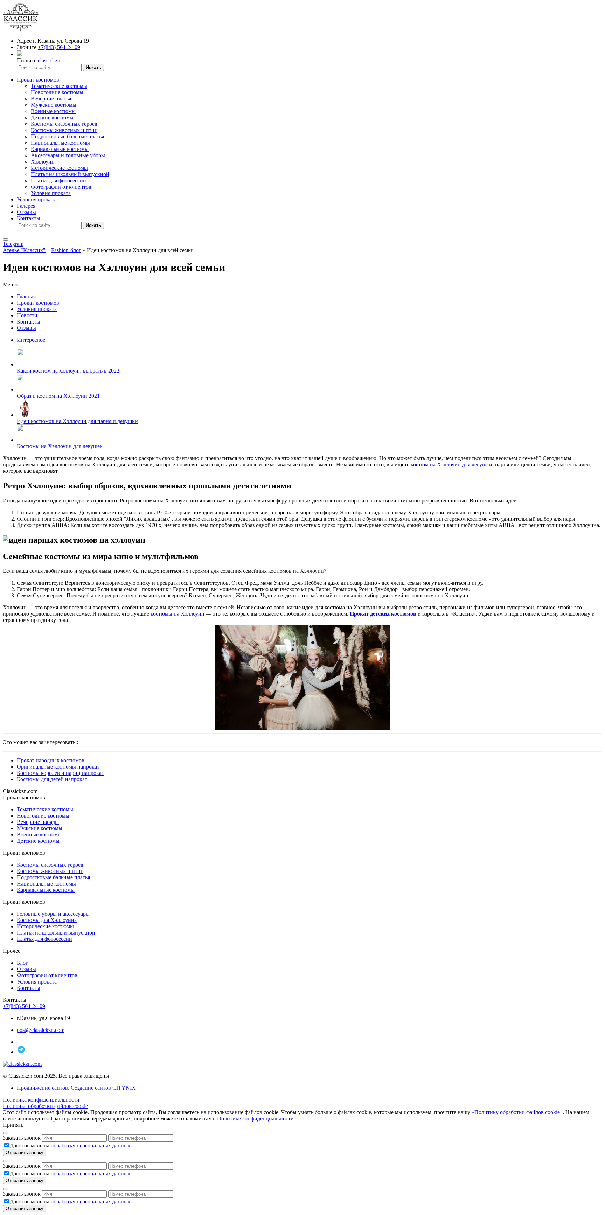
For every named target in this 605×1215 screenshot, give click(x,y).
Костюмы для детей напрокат (52, 779)
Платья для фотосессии (58, 180)
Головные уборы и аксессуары (53, 914)
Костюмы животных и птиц (64, 130)
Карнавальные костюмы (60, 149)
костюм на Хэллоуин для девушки (451, 464)
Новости (27, 315)
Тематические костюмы (59, 86)
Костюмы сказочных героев (64, 124)
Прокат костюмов (38, 80)
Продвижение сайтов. (43, 1088)
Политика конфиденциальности (41, 1100)
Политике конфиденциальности (255, 1119)
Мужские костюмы (53, 105)
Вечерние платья (51, 99)
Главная (26, 296)
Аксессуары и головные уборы (68, 155)
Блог (22, 963)
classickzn (49, 60)
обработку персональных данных (91, 1145)
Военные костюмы (53, 111)
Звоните (26, 47)
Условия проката (51, 193)
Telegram (13, 244)
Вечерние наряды (38, 822)
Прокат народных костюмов (50, 760)
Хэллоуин (43, 162)
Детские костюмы (52, 117)
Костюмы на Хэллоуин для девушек (60, 446)
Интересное (31, 340)
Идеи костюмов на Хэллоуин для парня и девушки (77, 421)
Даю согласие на (70, 1145)
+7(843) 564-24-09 (59, 47)
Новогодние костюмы (57, 92)
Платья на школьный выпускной (70, 174)
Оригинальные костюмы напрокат (58, 767)
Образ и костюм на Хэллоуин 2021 (58, 396)
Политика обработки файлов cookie (45, 1106)
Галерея (26, 206)
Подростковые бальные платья (67, 136)
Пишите (26, 60)
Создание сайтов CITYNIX (103, 1088)
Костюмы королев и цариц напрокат (60, 773)
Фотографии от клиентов (61, 187)
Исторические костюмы (59, 168)
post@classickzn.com (40, 1030)
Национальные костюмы (60, 143)
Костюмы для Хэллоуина (47, 920)
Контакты (28, 218)
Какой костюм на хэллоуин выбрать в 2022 (68, 371)
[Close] (5, 1133)
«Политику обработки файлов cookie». (518, 1112)
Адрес (24, 41)
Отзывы (26, 212)
